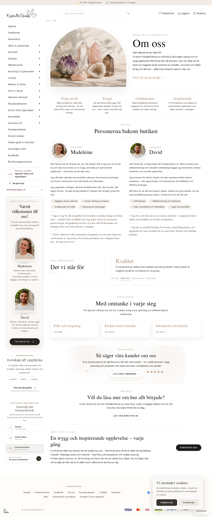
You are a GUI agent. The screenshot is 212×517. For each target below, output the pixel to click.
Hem (48, 20)
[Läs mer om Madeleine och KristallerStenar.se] (25, 248)
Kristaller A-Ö (15, 123)
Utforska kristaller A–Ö (16, 190)
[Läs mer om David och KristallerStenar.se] (25, 300)
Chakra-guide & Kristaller (21, 142)
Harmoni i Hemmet (18, 97)
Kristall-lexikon (16, 135)
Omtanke (151, 278)
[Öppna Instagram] (6, 511)
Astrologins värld (17, 148)
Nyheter (12, 26)
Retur (46, 496)
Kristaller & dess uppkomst (92, 496)
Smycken (12, 58)
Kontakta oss (188, 448)
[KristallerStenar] (21, 13)
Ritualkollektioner (17, 103)
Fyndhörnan (14, 32)
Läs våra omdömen (124, 374)
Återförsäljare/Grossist (20, 161)
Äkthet (115, 278)
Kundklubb (13, 155)
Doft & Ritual (15, 90)
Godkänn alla (167, 502)
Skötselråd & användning (64, 496)
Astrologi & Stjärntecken (21, 71)
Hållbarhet (138, 278)
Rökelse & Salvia (17, 84)
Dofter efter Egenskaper (21, 110)
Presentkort (14, 39)
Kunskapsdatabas (17, 129)
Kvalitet (125, 278)
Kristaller (13, 52)
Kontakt (27, 492)
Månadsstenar (15, 64)
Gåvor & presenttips (18, 45)
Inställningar (189, 502)
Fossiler (12, 77)
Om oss (71, 492)
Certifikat (103, 492)
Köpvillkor (115, 492)
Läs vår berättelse (125, 416)
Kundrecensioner (42, 492)
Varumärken (14, 116)
